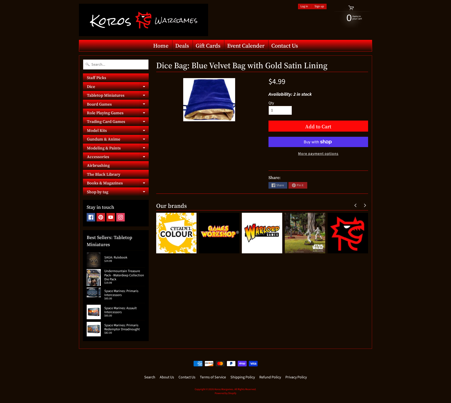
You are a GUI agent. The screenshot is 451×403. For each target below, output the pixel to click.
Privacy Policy (296, 377)
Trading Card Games (118, 122)
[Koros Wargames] (143, 20)
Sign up (319, 6)
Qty (271, 103)
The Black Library (103, 174)
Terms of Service (213, 377)
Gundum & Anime (118, 140)
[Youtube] (110, 217)
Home (160, 45)
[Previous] (355, 205)
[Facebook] (91, 217)
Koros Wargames (223, 389)
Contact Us (284, 45)
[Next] (364, 205)
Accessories (118, 157)
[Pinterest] (101, 217)
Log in (304, 6)
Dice (118, 87)
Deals (182, 45)
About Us (167, 377)
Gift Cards (208, 45)
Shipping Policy (242, 377)
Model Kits (118, 131)
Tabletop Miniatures (118, 96)
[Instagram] (120, 217)
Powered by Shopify (225, 393)
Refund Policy (270, 377)
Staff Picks (96, 77)
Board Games (118, 104)
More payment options (318, 153)
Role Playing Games (118, 113)
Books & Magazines (118, 183)
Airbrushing (98, 165)
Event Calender (245, 45)
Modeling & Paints (118, 148)
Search (149, 377)
